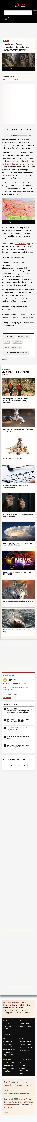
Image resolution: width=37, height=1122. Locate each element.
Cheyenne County (25, 1026)
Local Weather (24, 1050)
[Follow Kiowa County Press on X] (6, 765)
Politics (5, 1031)
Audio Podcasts (8, 1068)
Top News (6, 1023)
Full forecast (7, 698)
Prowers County (24, 1029)
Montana (17, 342)
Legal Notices (8, 1055)
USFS (6, 342)
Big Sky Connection (12, 347)
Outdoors (9, 336)
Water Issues (23, 336)
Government (7, 1042)
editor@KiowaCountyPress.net (16, 1093)
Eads (21, 1032)
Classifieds (7, 1071)
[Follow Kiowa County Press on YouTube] (25, 765)
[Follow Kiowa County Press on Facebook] (12, 765)
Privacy (21, 1073)
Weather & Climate (25, 1045)
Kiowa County (24, 1023)
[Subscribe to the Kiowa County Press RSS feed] (19, 765)
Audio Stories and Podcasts (16, 353)
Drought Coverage (25, 1047)
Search (21, 1062)
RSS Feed (22, 1065)
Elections (6, 1034)
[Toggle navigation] (6, 19)
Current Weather (25, 1042)
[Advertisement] (18, 103)
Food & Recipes (8, 1062)
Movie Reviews (8, 1065)
